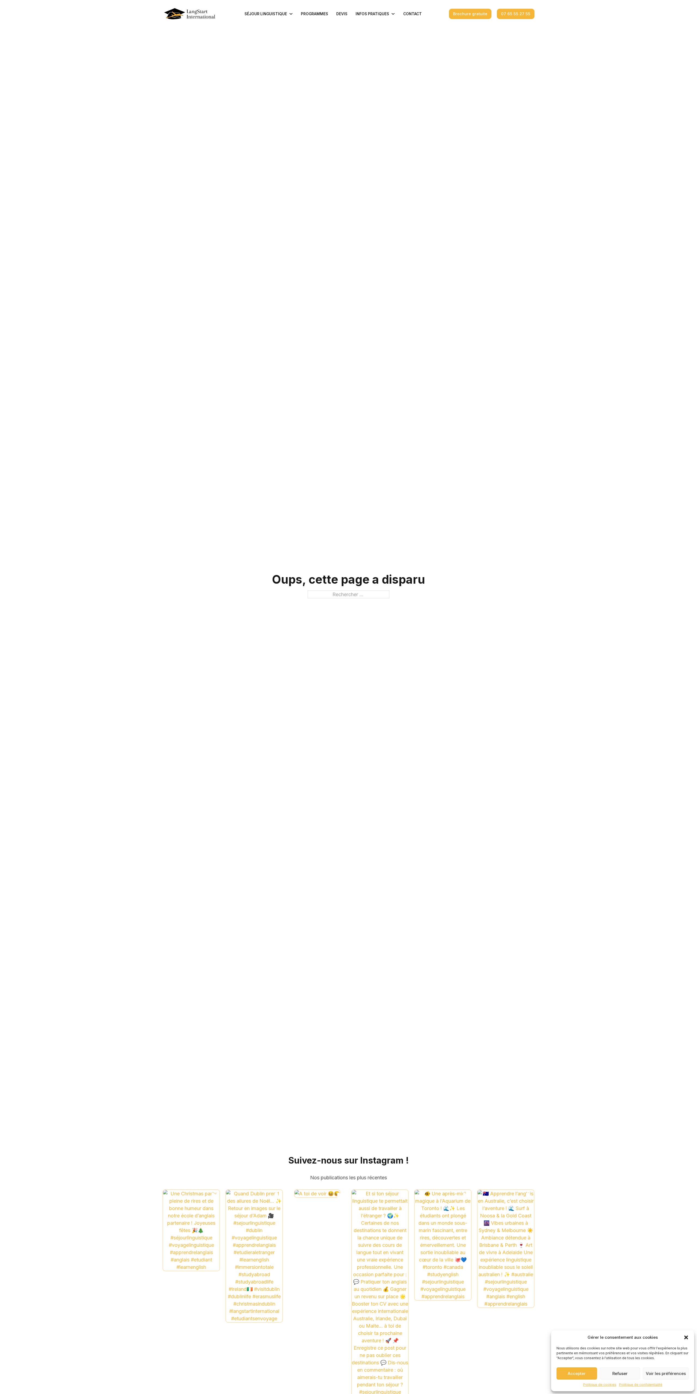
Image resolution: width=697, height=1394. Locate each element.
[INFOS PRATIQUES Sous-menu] (393, 14)
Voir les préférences (666, 1373)
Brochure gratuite (470, 13)
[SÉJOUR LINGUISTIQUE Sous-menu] (291, 14)
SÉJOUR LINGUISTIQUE (265, 14)
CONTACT (412, 14)
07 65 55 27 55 (515, 13)
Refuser (620, 1373)
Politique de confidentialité (640, 1385)
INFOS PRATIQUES (372, 14)
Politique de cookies (599, 1385)
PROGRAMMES (314, 14)
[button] (686, 1337)
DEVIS (341, 14)
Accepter (577, 1373)
